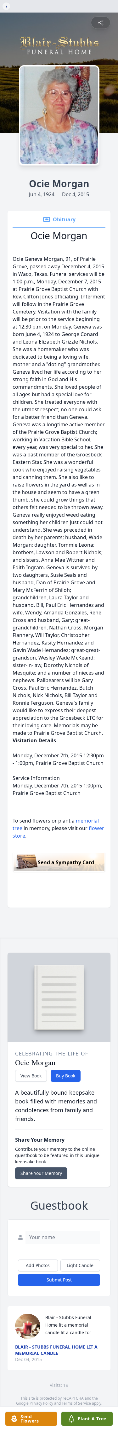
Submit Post (59, 1280)
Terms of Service (76, 1403)
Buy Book (65, 1076)
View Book (31, 1076)
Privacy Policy (41, 1403)
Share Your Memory (41, 1173)
